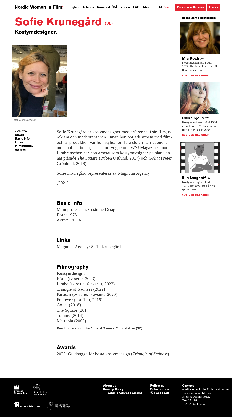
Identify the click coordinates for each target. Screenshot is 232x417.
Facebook (155, 393)
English (73, 7)
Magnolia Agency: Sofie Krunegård (89, 246)
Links (19, 142)
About (147, 7)
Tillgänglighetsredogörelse (122, 392)
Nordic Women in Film (38, 7)
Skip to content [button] (12, 3)
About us (109, 385)
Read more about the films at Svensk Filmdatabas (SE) (99, 328)
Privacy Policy (113, 389)
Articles (88, 7)
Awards (20, 149)
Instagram (161, 389)
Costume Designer (195, 75)
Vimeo (125, 7)
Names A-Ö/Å (107, 7)
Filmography (24, 145)
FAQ (136, 7)
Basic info (22, 138)
